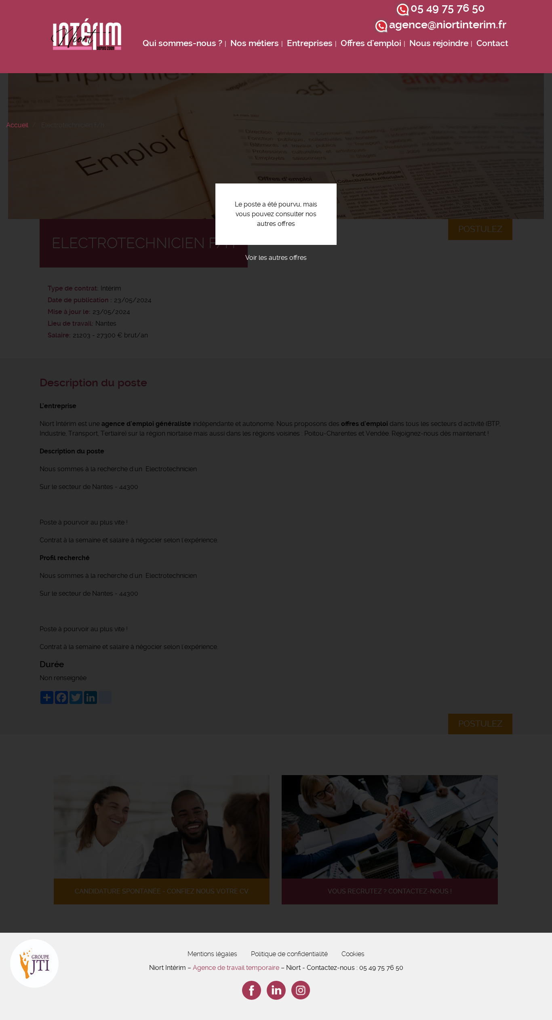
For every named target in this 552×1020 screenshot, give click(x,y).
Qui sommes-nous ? (182, 43)
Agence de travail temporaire (236, 968)
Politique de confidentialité (289, 954)
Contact (492, 43)
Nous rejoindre (438, 43)
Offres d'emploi (371, 43)
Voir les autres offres (276, 257)
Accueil (17, 125)
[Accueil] (86, 36)
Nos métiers (254, 43)
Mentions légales (212, 954)
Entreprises (310, 43)
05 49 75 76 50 (448, 8)
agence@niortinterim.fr (447, 24)
